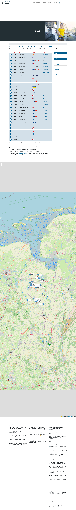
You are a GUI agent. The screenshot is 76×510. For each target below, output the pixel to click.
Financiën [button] (44, 2)
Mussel (44, 75)
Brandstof (15, 44)
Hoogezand (57, 66)
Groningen (57, 64)
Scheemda (45, 133)
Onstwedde (45, 98)
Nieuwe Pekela (46, 72)
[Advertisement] (38, 13)
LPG (55, 55)
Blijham (44, 57)
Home (11, 44)
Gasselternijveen (46, 89)
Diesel (20, 44)
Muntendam (45, 92)
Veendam (45, 110)
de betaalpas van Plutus (23, 153)
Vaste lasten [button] (50, 2)
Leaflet (63, 416)
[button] (44, 286)
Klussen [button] (55, 2)
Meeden (44, 107)
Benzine (56, 50)
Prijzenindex (5, 2)
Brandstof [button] (32, 2)
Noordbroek (45, 78)
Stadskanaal (45, 66)
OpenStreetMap (70, 416)
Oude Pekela (45, 63)
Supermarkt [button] (38, 2)
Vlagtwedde (45, 95)
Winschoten (45, 54)
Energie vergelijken (60, 58)
